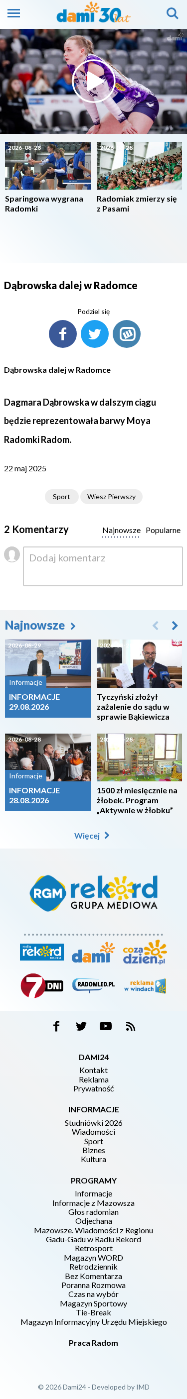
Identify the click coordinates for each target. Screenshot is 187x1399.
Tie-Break (93, 1312)
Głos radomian (93, 1211)
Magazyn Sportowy (93, 1303)
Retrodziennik (93, 1266)
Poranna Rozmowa (93, 1285)
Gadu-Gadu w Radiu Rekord (93, 1239)
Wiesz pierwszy (111, 496)
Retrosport (94, 1248)
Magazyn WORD (93, 1257)
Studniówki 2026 (94, 1122)
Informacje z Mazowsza (93, 1202)
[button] (175, 625)
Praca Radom (93, 1342)
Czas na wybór (93, 1294)
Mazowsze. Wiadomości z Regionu (93, 1230)
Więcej (87, 835)
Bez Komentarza (93, 1276)
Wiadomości (93, 1131)
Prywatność (93, 1088)
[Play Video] (94, 81)
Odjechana (93, 1220)
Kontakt (93, 1070)
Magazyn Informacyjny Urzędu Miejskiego (93, 1321)
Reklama (94, 1079)
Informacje (93, 1193)
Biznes (93, 1150)
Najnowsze (36, 625)
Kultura (93, 1159)
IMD (143, 1387)
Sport (61, 496)
